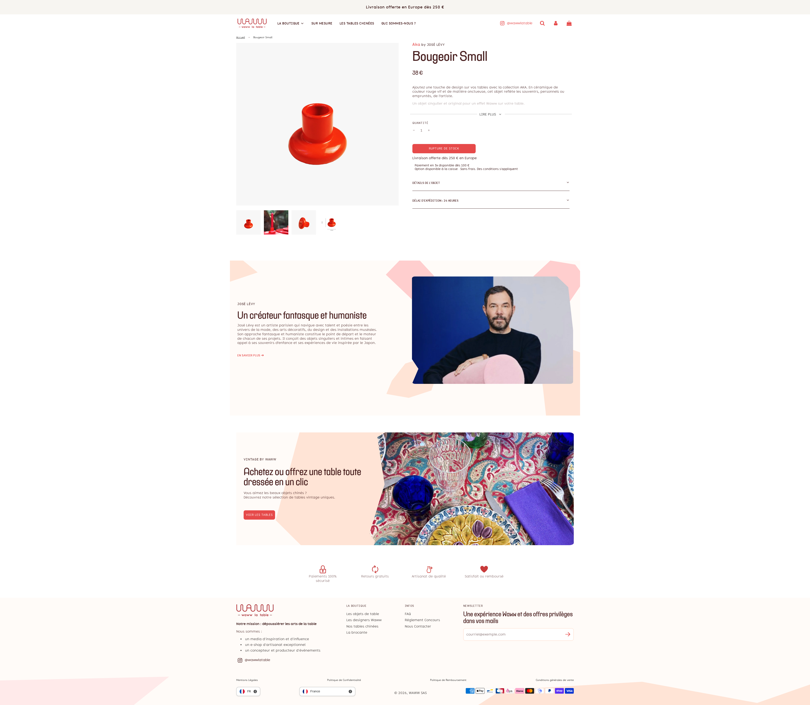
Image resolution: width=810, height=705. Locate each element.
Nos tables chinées (362, 626)
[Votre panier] (569, 23)
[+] (428, 130)
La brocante (356, 632)
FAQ (408, 614)
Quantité (420, 123)
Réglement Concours (422, 620)
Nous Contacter (418, 626)
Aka (416, 44)
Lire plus (488, 114)
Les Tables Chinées (357, 23)
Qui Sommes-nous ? (398, 23)
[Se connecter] (556, 23)
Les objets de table (362, 614)
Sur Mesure (321, 23)
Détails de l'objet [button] (426, 183)
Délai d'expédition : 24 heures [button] (435, 200)
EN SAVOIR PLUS (250, 355)
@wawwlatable (519, 23)
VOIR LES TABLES (259, 515)
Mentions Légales (247, 680)
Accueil (240, 37)
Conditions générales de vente (555, 680)
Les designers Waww (364, 620)
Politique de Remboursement (448, 680)
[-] (413, 130)
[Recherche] (542, 23)
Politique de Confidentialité (344, 680)
